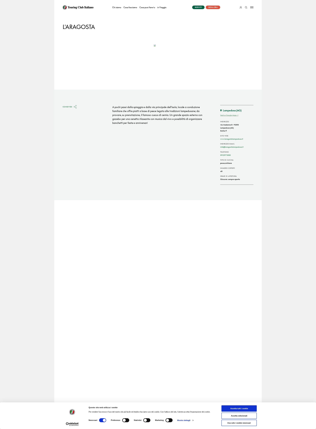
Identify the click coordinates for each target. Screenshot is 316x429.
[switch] (125, 420)
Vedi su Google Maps (228, 115)
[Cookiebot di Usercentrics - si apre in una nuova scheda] (72, 424)
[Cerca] (246, 7)
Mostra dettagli (183, 420)
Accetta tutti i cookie (239, 408)
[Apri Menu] (251, 7)
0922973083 (225, 155)
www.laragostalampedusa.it (231, 139)
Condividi (67, 107)
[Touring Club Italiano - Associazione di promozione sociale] (78, 7)
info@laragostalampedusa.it (231, 147)
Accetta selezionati (239, 416)
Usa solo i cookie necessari (239, 423)
